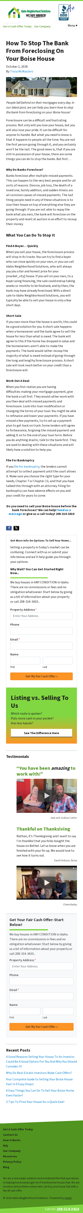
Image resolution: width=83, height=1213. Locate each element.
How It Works (12, 1140)
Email (15, 639)
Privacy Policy (12, 1162)
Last (45, 667)
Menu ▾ (72, 25)
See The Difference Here (41, 733)
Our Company (42, 26)
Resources (10, 1156)
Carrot (68, 1198)
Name (14, 654)
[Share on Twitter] (16, 528)
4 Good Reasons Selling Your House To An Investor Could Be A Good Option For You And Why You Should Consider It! (41, 1062)
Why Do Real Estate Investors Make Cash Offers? (39, 1073)
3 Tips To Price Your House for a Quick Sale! (35, 1102)
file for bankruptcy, (27, 466)
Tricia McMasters (21, 71)
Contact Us (10, 1135)
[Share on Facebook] (9, 528)
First (12, 667)
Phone (14, 624)
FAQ (5, 1146)
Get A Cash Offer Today (17, 26)
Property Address (23, 610)
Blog (6, 1167)
